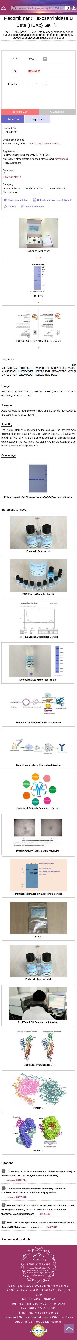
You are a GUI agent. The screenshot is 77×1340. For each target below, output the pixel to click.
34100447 (45, 1214)
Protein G (38, 1108)
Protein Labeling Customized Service (38, 637)
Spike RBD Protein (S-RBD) (38, 1065)
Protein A (38, 1150)
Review (12, 206)
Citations (58, 1317)
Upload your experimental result (54, 200)
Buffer (38, 936)
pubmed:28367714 (17, 1180)
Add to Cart (21, 112)
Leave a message (34, 206)
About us (21, 1321)
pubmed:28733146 (17, 1197)
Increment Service (17, 1317)
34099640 (52, 1227)
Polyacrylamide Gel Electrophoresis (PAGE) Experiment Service (38, 497)
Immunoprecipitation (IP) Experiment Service (38, 894)
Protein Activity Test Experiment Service (37, 851)
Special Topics (41, 1317)
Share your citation (18, 200)
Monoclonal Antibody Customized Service (38, 765)
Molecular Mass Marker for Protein (37, 680)
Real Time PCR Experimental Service (38, 1022)
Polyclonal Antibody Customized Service (38, 808)
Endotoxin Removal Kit (38, 551)
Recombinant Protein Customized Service (38, 722)
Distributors (58, 112)
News (69, 1317)
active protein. (62, 159)
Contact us (36, 1321)
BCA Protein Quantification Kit (38, 594)
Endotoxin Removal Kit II (38, 979)
